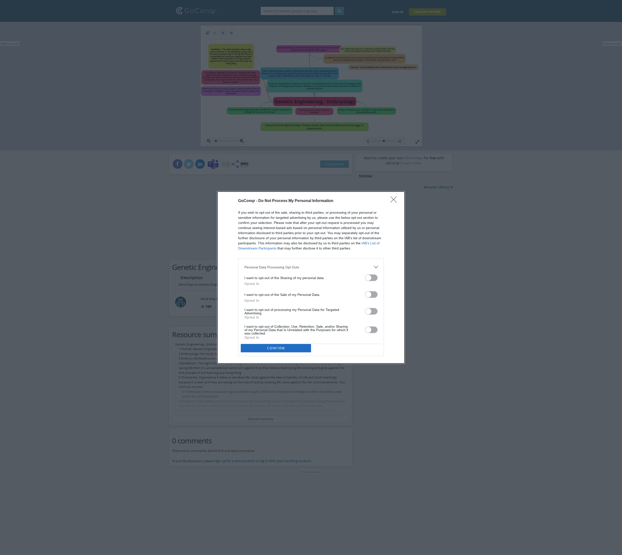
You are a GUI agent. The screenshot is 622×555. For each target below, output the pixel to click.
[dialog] (311, 277)
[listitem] (311, 267)
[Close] (395, 201)
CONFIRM (276, 348)
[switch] (371, 277)
